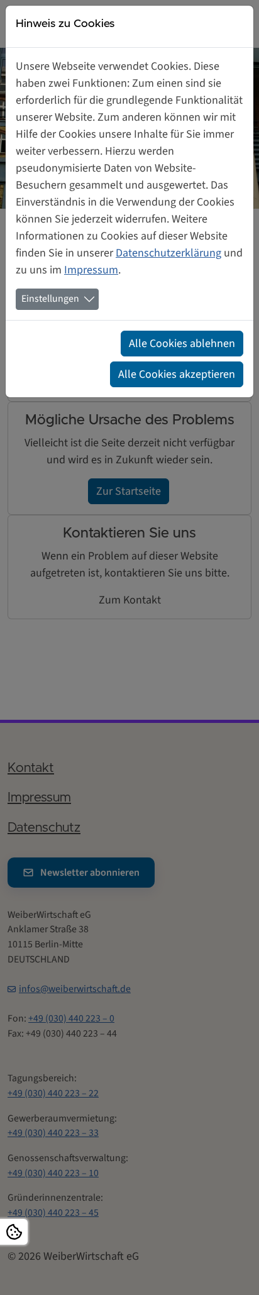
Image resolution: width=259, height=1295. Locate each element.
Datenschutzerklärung (168, 253)
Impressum (91, 270)
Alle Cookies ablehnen (182, 343)
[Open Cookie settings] (14, 1232)
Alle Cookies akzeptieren (176, 374)
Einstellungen (50, 299)
